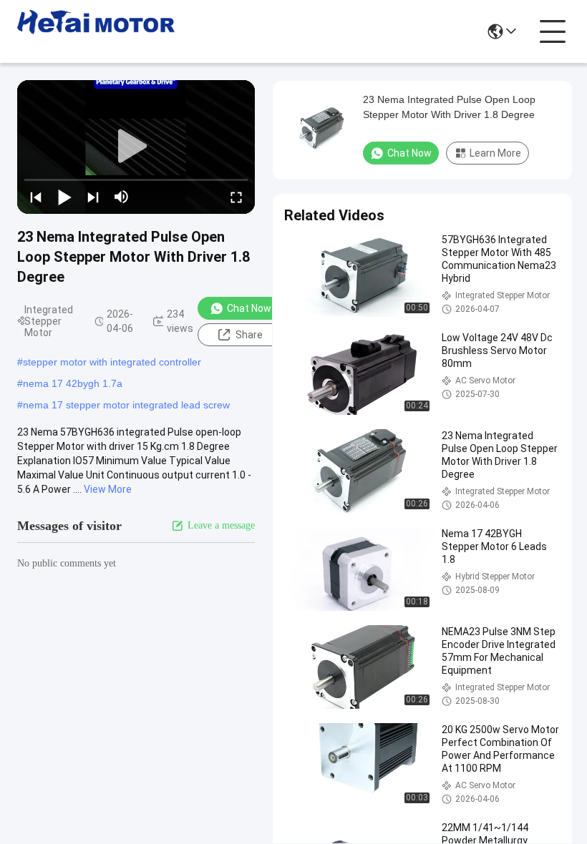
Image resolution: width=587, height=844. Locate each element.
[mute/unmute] (121, 196)
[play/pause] (64, 196)
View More (108, 489)
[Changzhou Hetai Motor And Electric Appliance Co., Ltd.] (96, 31)
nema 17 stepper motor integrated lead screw (126, 405)
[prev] (35, 196)
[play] (136, 147)
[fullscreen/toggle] (236, 196)
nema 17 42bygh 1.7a (72, 383)
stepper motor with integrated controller (112, 362)
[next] (93, 196)
